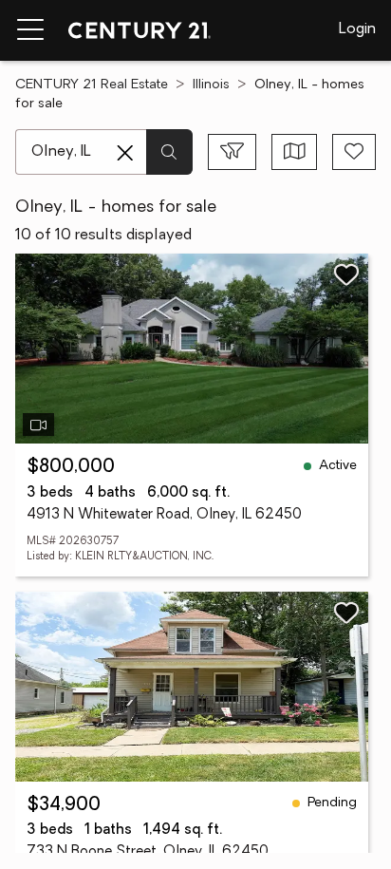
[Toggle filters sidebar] (232, 152)
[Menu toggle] (30, 30)
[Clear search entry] (125, 153)
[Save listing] (346, 274)
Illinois (211, 85)
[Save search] (354, 152)
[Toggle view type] (294, 152)
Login (357, 29)
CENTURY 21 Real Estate (91, 85)
